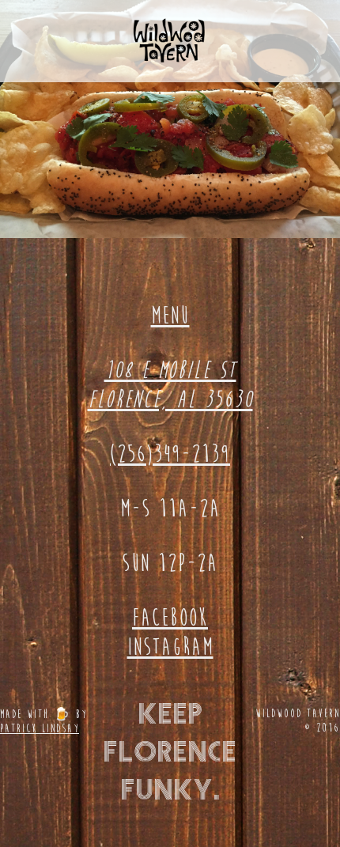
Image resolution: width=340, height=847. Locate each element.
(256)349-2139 (170, 454)
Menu (170, 315)
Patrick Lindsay (39, 728)
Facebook (170, 617)
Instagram (170, 646)
